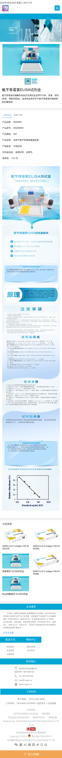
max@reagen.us (25, 680)
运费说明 (10, 654)
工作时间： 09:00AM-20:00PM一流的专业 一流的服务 (31, 703)
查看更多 (7, 632)
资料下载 (18, 115)
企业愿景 (31, 606)
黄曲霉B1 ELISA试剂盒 (13, 571)
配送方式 (10, 639)
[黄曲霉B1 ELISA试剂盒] (15, 561)
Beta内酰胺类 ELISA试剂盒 (15, 594)
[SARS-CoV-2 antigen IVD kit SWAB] (46, 561)
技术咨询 (31, 650)
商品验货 (10, 646)
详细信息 (7, 115)
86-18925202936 (26, 676)
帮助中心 (31, 639)
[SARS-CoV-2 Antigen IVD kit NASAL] (46, 535)
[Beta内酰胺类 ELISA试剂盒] (15, 583)
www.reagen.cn (25, 684)
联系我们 (31, 661)
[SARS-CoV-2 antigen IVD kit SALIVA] (15, 535)
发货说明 (10, 650)
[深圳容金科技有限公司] (5, 8)
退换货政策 (31, 646)
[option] (31, 60)
